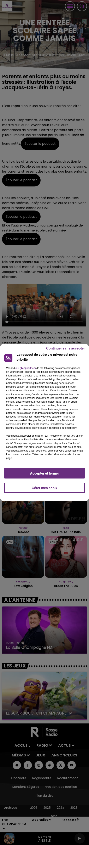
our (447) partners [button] (26, 368)
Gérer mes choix (44, 487)
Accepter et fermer (44, 473)
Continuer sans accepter (65, 348)
